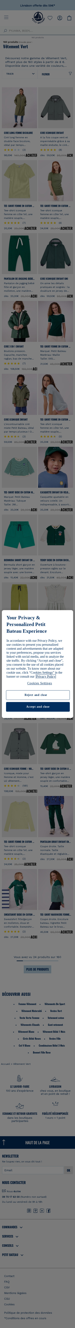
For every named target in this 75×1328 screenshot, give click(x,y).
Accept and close (37, 706)
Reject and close (36, 695)
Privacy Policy (45, 676)
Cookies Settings (39, 683)
